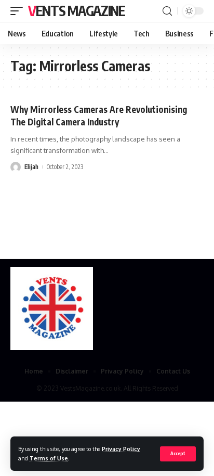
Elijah (31, 167)
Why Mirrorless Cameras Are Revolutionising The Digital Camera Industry (98, 115)
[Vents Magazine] (51, 308)
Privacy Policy (121, 448)
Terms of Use (49, 458)
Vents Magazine (76, 10)
